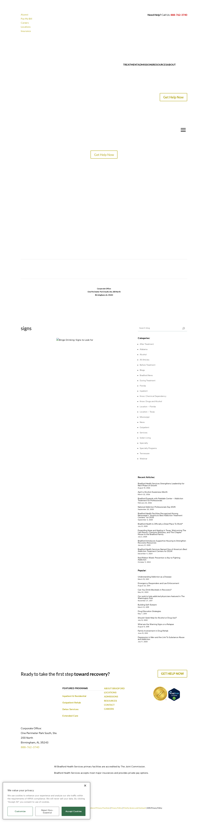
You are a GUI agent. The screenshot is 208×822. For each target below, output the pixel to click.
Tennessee (145, 453)
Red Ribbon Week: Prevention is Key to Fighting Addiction (159, 559)
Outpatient (144, 427)
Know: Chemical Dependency (153, 396)
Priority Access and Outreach (134, 808)
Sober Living (145, 438)
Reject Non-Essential (47, 811)
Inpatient (144, 391)
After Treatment (147, 344)
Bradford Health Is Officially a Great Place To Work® (160, 524)
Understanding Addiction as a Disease (154, 577)
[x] (183, 328)
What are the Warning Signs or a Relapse (156, 624)
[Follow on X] (104, 270)
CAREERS (26, 226)
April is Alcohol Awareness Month (153, 492)
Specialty (144, 443)
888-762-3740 (179, 14)
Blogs (142, 370)
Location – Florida (148, 406)
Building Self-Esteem (147, 605)
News (142, 422)
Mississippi (145, 417)
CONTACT (181, 64)
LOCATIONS (28, 203)
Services (143, 433)
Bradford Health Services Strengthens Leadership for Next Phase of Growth (161, 484)
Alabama (143, 349)
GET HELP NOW (172, 673)
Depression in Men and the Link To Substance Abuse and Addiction (161, 638)
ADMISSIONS (111, 696)
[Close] (85, 785)
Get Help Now (173, 97)
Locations (26, 26)
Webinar (143, 459)
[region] (46, 800)
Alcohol (143, 354)
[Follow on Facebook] (91, 270)
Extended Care (70, 715)
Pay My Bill (26, 18)
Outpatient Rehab (71, 702)
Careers (25, 22)
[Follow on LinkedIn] (110, 270)
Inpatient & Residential (74, 696)
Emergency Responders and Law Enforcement (158, 583)
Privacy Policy (116, 808)
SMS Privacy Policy (154, 808)
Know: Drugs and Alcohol (151, 401)
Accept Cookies (73, 811)
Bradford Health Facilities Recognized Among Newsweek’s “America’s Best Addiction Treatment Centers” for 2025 (160, 515)
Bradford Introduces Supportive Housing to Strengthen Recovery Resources (162, 542)
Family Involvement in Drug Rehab (153, 631)
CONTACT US (29, 237)
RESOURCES (110, 700)
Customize (20, 811)
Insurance (26, 31)
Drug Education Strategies (149, 611)
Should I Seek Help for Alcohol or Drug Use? (157, 618)
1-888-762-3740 (104, 298)
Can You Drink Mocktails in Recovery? (155, 590)
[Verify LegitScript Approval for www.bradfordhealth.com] (174, 700)
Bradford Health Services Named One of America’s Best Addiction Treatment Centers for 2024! (162, 550)
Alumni (24, 14)
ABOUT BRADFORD (114, 688)
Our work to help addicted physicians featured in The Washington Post (161, 597)
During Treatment (147, 380)
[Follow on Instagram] (97, 270)
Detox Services (70, 709)
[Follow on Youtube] (117, 270)
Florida (143, 386)
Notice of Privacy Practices (99, 808)
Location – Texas (147, 412)
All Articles (144, 360)
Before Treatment (147, 365)
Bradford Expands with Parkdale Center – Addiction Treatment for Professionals (160, 499)
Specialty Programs (148, 448)
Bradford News (146, 375)
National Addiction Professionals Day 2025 (157, 507)
